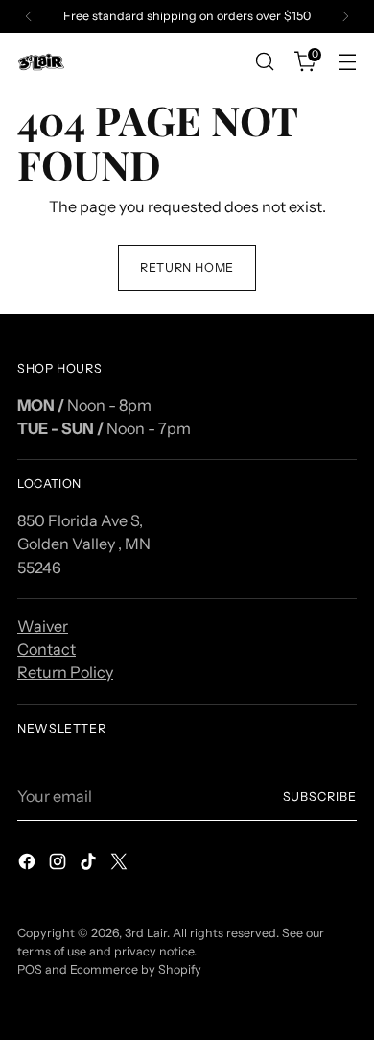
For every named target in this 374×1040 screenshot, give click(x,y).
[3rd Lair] (41, 62)
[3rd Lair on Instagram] (59, 864)
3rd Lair (146, 933)
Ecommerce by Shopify (135, 969)
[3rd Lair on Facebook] (28, 864)
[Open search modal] (264, 62)
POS (29, 969)
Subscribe (320, 796)
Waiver (42, 626)
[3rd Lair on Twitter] (120, 864)
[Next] (345, 16)
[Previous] (29, 16)
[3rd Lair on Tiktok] (90, 864)
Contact (46, 649)
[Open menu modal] (346, 62)
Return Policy (65, 672)
